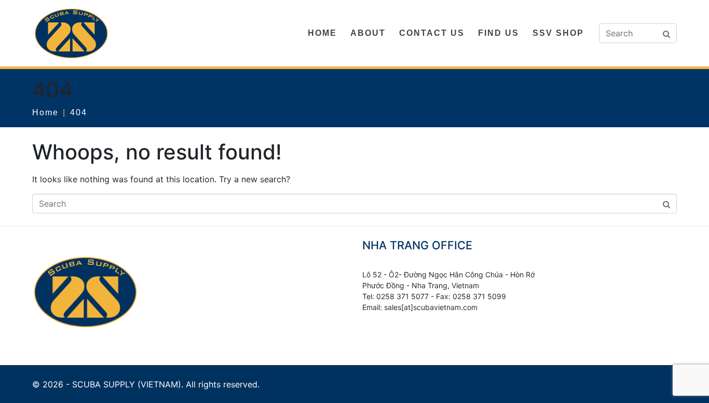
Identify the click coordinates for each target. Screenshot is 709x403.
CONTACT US (432, 33)
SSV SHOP (558, 33)
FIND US (498, 33)
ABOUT (368, 33)
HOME (322, 33)
